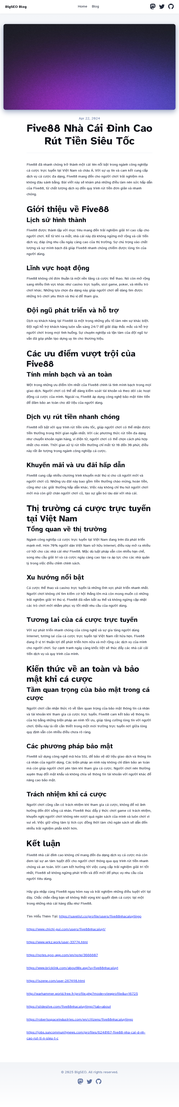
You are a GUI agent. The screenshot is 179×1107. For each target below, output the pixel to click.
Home (82, 6)
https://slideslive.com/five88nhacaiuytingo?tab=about (69, 1006)
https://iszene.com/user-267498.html (56, 981)
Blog (95, 6)
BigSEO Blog (16, 7)
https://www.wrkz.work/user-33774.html (57, 942)
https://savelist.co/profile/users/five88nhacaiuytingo (100, 916)
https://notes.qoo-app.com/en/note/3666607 (62, 955)
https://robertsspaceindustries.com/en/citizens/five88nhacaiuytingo (80, 1019)
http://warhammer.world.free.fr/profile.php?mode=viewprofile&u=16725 (82, 994)
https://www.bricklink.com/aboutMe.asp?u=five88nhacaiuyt (72, 968)
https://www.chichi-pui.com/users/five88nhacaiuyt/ (66, 929)
